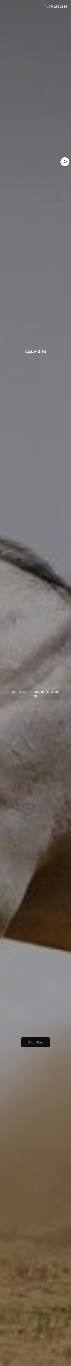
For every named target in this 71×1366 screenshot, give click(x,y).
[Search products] (65, 161)
